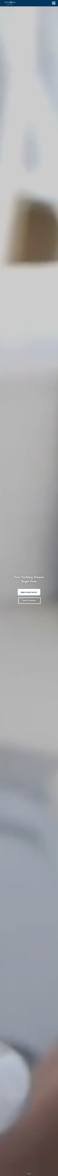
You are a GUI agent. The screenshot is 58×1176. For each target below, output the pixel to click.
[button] (52, 3)
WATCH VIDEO (29, 600)
